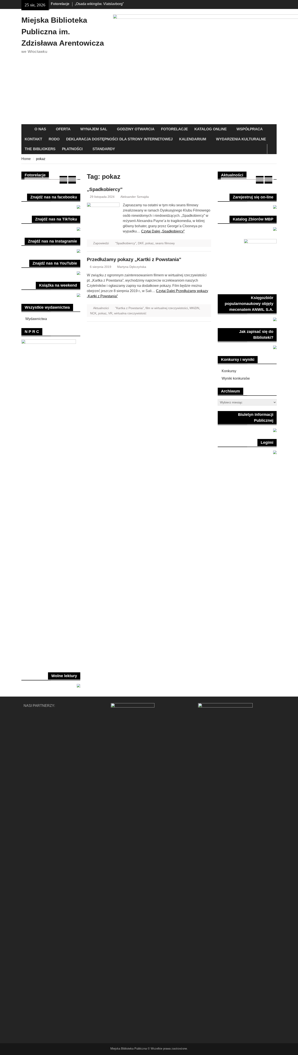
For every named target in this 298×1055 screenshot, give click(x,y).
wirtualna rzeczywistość (130, 313)
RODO (54, 139)
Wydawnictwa (36, 319)
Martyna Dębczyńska (131, 266)
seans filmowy (165, 243)
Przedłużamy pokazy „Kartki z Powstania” (134, 259)
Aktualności (101, 308)
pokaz (149, 243)
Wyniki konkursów (236, 378)
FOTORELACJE (174, 129)
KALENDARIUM (192, 139)
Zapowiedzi (101, 243)
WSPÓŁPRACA (249, 129)
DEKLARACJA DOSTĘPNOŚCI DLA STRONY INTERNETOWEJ (119, 139)
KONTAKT (33, 139)
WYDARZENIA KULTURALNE (241, 139)
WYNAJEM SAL (93, 129)
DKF (141, 243)
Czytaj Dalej (163, 231)
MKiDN (194, 308)
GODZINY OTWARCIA (135, 129)
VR (110, 313)
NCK (93, 313)
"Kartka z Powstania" (129, 308)
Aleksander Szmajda (134, 196)
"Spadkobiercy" (125, 243)
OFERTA (63, 129)
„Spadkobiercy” (105, 189)
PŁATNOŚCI (72, 149)
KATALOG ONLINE (210, 129)
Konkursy (229, 371)
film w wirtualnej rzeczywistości (167, 308)
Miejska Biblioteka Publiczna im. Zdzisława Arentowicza (62, 31)
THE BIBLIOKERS (40, 149)
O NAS (40, 129)
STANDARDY (103, 149)
